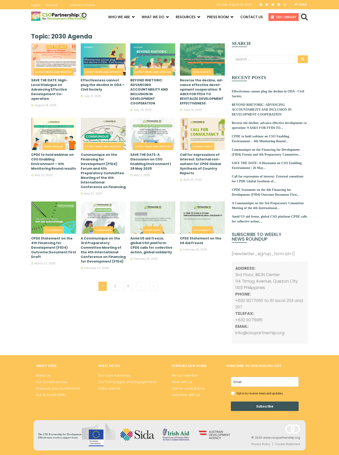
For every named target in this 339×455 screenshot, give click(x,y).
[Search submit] (303, 59)
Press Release (53, 146)
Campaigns (103, 230)
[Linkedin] (279, 4)
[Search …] (304, 17)
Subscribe (264, 406)
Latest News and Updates (54, 72)
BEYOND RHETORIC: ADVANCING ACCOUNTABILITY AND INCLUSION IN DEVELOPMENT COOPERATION (261, 109)
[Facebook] (261, 4)
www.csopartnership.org (281, 437)
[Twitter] (267, 4)
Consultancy (202, 146)
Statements (53, 230)
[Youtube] (273, 4)
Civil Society (202, 72)
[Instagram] (285, 4)
